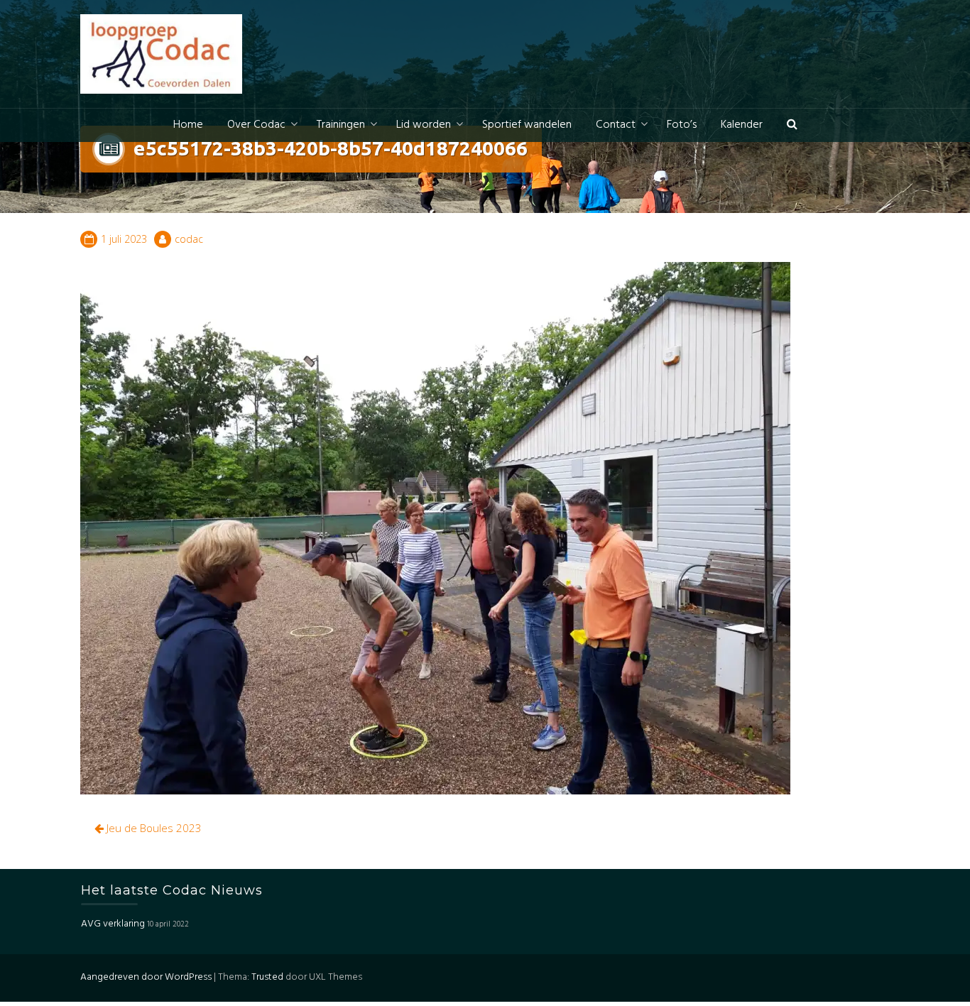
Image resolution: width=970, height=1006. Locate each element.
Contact (616, 125)
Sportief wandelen (527, 125)
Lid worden (423, 125)
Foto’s (682, 125)
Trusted (267, 977)
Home (188, 125)
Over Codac (256, 125)
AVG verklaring (113, 925)
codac (189, 239)
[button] (792, 125)
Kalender (742, 125)
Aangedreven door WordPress (146, 977)
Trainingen (341, 125)
